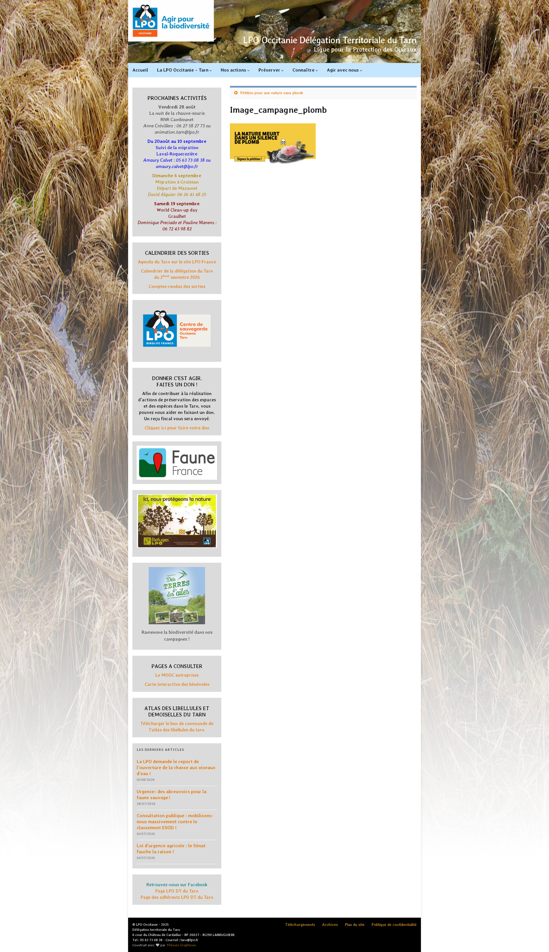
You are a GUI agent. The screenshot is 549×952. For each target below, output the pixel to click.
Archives (330, 924)
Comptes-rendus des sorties (177, 286)
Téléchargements (300, 924)
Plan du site (355, 924)
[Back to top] (536, 939)
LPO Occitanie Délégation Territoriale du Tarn (330, 40)
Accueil (140, 70)
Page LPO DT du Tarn (176, 891)
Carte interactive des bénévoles (177, 684)
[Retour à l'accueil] (274, 31)
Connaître (304, 70)
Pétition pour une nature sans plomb (271, 92)
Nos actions (234, 70)
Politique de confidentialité (394, 924)
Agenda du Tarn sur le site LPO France (177, 261)
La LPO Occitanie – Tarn (183, 70)
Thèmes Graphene (181, 945)
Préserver (269, 70)
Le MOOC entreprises (177, 675)
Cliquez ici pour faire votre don (177, 427)
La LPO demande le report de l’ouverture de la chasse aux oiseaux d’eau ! (176, 767)
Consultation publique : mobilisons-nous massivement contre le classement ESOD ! (175, 821)
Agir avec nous (343, 70)
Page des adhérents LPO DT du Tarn (177, 897)
